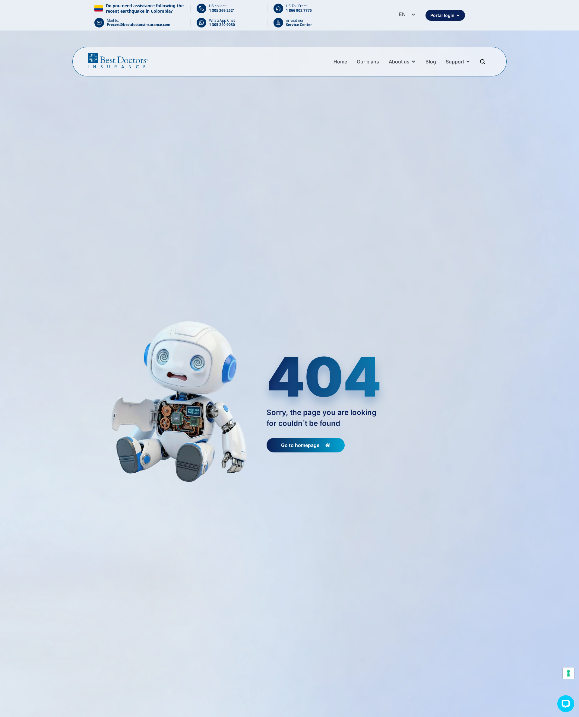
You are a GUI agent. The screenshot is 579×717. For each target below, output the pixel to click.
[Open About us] (413, 61)
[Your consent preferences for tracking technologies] (568, 673)
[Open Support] (468, 61)
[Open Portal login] (458, 15)
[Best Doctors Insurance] (118, 60)
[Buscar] (483, 61)
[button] (565, 703)
